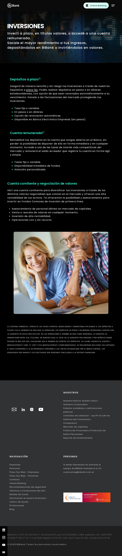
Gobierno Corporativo (75, 404)
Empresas (15, 464)
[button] (113, 5)
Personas (15, 468)
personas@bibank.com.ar (79, 472)
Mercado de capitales (75, 426)
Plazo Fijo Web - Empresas (24, 472)
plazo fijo (32, 90)
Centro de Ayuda (19, 501)
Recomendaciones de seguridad (28, 487)
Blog (12, 509)
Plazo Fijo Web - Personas (24, 475)
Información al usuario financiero (28, 498)
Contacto (15, 479)
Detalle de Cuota (19, 494)
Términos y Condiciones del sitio (28, 490)
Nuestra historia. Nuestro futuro (80, 400)
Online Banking (18, 483)
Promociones (17, 505)
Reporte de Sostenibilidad (77, 438)
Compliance (70, 423)
